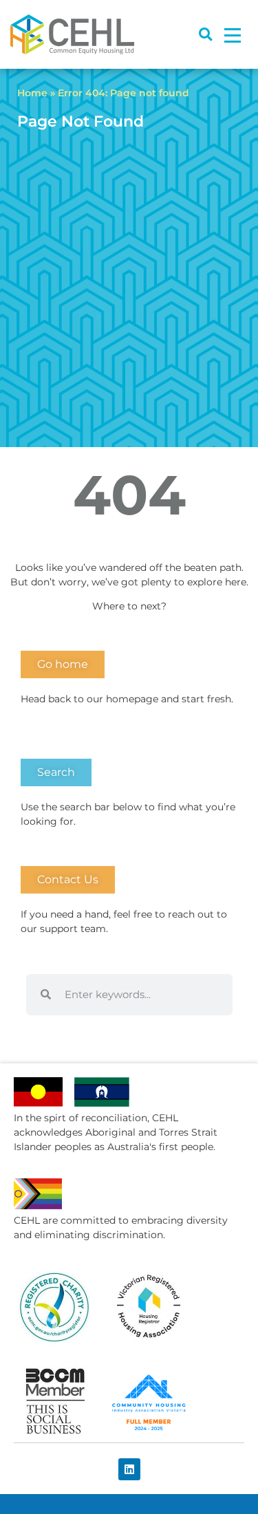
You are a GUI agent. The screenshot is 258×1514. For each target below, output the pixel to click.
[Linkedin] (129, 1469)
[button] (205, 35)
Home (32, 93)
